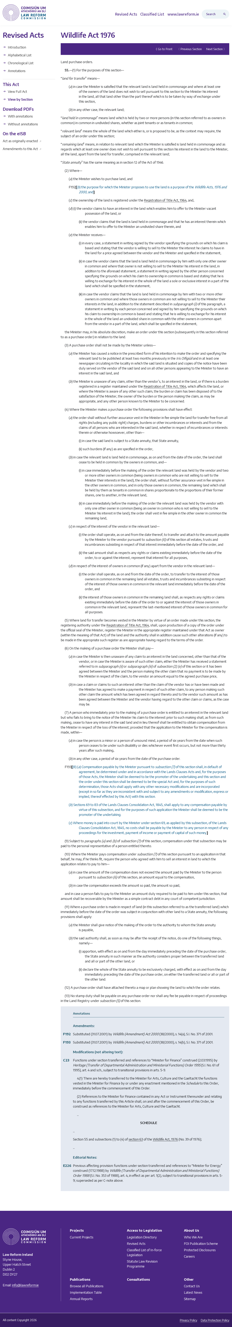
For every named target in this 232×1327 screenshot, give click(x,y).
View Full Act (17, 91)
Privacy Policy (188, 1320)
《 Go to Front (163, 49)
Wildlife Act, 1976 (165, 1139)
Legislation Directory (142, 1237)
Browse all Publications (86, 1286)
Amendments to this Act (22, 148)
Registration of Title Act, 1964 (165, 200)
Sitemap (190, 1299)
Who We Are (193, 1237)
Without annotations (22, 124)
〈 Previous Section (189, 49)
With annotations (20, 116)
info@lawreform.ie (25, 1285)
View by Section (20, 99)
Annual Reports (81, 1299)
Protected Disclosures (200, 1250)
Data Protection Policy (215, 1320)
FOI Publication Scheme (201, 1243)
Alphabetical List (19, 55)
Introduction (16, 47)
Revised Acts (136, 1243)
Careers (189, 1256)
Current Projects (81, 1237)
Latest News (193, 1292)
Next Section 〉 (216, 49)
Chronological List (20, 63)
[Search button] (225, 14)
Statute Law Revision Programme (142, 1263)
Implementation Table (86, 1292)
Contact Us (192, 1286)
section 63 (136, 1139)
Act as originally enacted (22, 141)
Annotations (16, 71)
